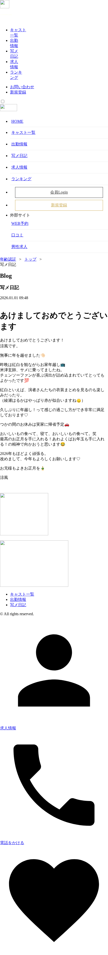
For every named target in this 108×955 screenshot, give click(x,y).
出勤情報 (19, 144)
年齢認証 (8, 259)
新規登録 (18, 92)
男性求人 (19, 246)
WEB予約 (19, 223)
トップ (30, 259)
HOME (17, 121)
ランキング (21, 179)
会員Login (59, 192)
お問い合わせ (22, 87)
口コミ (17, 235)
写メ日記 (19, 155)
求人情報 (19, 167)
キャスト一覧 (23, 132)
